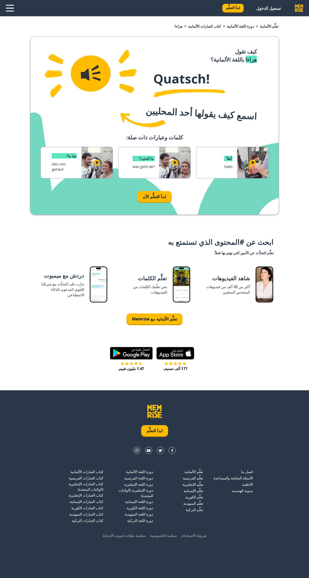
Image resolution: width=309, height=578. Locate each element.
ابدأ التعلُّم (233, 7)
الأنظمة (247, 484)
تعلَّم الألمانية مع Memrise (154, 319)
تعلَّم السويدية (193, 503)
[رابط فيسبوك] (172, 450)
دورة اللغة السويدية (139, 514)
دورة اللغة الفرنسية (138, 478)
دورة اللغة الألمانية (240, 26)
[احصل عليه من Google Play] (131, 353)
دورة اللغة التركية (140, 520)
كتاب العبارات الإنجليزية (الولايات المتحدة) (86, 486)
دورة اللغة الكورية (140, 507)
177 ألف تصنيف (175, 368)
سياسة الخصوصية (163, 535)
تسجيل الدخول (268, 8)
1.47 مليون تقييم (131, 368)
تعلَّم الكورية (194, 497)
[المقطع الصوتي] (91, 73)
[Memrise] (299, 8)
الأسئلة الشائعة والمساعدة (233, 478)
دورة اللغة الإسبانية (139, 501)
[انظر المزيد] (10, 8)
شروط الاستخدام (194, 535)
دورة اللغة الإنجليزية (138, 484)
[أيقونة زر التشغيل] (252, 162)
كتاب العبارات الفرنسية (86, 478)
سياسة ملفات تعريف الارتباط (124, 535)
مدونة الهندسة (242, 490)
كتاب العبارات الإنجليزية (86, 495)
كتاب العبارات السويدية (86, 514)
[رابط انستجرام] (136, 450)
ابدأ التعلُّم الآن (154, 196)
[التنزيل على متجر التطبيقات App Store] (175, 353)
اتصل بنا (247, 471)
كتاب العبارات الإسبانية (86, 501)
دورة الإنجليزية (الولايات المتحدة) (136, 493)
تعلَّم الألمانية (269, 26)
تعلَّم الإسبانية (193, 490)
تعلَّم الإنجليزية (193, 484)
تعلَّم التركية (194, 509)
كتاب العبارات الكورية (87, 507)
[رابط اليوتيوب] (148, 450)
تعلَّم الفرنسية (193, 478)
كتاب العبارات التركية (87, 520)
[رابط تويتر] (160, 450)
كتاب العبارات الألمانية (204, 26)
